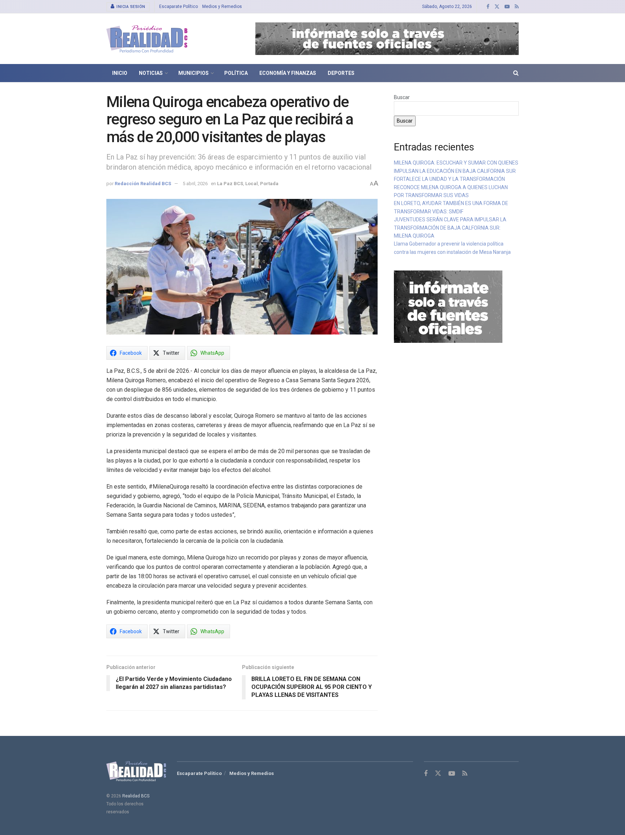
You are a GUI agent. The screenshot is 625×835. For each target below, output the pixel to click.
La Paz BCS (230, 183)
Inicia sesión (130, 6)
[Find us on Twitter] (496, 6)
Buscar (402, 97)
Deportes (341, 73)
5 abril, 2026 (195, 183)
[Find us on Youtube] (507, 6)
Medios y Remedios (222, 6)
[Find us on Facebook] (487, 6)
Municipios (193, 73)
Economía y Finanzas (287, 73)
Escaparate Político (178, 6)
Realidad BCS (135, 795)
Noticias (151, 73)
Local (251, 183)
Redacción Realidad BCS (143, 183)
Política (236, 73)
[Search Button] (516, 73)
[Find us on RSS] (517, 6)
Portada (269, 183)
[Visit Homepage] (146, 38)
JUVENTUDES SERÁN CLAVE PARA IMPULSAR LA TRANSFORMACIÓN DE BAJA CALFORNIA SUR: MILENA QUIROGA (450, 228)
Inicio (119, 73)
